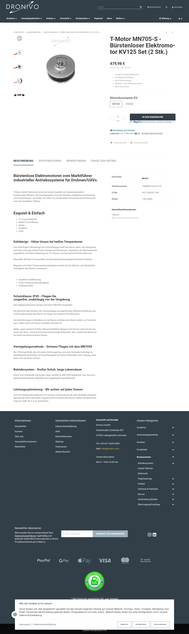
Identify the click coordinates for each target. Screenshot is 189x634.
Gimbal (141, 484)
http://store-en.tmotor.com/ (125, 218)
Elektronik (143, 473)
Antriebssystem (145, 463)
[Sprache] (179, 18)
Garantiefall (20, 426)
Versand (127, 68)
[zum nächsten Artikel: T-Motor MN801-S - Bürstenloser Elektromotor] (172, 32)
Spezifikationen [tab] (49, 160)
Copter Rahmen (145, 468)
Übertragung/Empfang (149, 504)
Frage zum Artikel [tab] (104, 160)
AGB (57, 431)
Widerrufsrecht (62, 452)
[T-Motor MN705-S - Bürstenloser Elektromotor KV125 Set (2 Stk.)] (60, 68)
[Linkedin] (154, 535)
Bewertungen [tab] (76, 160)
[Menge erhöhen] (124, 118)
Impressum (24, 624)
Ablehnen (124, 624)
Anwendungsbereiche (147, 435)
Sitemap (59, 441)
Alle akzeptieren (160, 624)
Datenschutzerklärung (44, 624)
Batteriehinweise (63, 436)
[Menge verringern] (112, 118)
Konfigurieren (141, 624)
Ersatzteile (142, 449)
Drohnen (141, 442)
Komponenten (144, 457)
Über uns (19, 436)
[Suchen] (141, 7)
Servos (141, 494)
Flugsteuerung (145, 478)
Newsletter (20, 446)
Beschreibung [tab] (23, 160)
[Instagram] (149, 535)
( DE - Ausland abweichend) (148, 133)
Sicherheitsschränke (147, 499)
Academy (141, 427)
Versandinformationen (26, 441)
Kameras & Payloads (148, 489)
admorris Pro (100, 630)
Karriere (18, 431)
